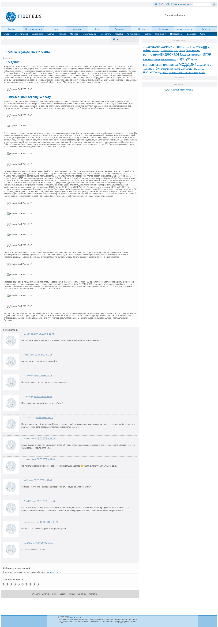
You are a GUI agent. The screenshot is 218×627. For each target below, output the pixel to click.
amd (151, 47)
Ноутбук (119, 34)
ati (162, 47)
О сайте (36, 594)
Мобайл (62, 34)
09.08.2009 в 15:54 (46, 501)
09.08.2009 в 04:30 (46, 459)
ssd (162, 50)
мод (175, 64)
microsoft (187, 47)
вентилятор (151, 54)
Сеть (202, 34)
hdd (174, 47)
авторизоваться (54, 572)
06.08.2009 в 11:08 (43, 396)
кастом (148, 59)
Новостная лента (33, 29)
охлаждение (189, 68)
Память (147, 34)
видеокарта (171, 54)
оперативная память (170, 69)
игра (207, 54)
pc (208, 47)
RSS (161, 4)
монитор (200, 65)
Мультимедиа (89, 34)
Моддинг (77, 29)
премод (201, 69)
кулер (195, 59)
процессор (151, 72)
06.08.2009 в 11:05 (43, 355)
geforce (167, 47)
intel (179, 47)
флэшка (201, 72)
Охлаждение (133, 34)
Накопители (105, 34)
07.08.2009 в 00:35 (44, 417)
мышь (207, 65)
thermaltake (168, 51)
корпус (183, 59)
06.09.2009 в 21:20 (44, 543)
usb (176, 50)
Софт (55, 29)
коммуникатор (169, 60)
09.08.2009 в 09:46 (43, 480)
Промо (141, 29)
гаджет (186, 54)
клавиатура (158, 60)
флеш (177, 73)
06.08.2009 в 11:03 (45, 334)
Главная (12, 29)
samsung (156, 50)
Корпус (50, 34)
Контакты (81, 594)
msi (193, 47)
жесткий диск (196, 55)
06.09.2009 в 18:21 (49, 522)
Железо (98, 29)
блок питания (193, 50)
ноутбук (154, 68)
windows (182, 51)
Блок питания (21, 34)
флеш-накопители (188, 73)
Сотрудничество (50, 594)
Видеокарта (37, 34)
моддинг (187, 64)
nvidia (199, 46)
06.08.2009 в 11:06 (43, 375)
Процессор (191, 34)
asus (157, 47)
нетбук (146, 69)
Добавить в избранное (181, 4)
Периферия (160, 34)
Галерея (206, 29)
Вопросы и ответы (184, 29)
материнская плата (157, 64)
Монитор (74, 34)
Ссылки (63, 594)
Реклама (92, 594)
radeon (147, 50)
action (145, 47)
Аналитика (120, 29)
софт (171, 72)
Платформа (176, 34)
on (205, 47)
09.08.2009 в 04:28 (46, 438)
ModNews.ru (75, 617)
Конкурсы (163, 29)
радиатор (163, 72)
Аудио (7, 34)
